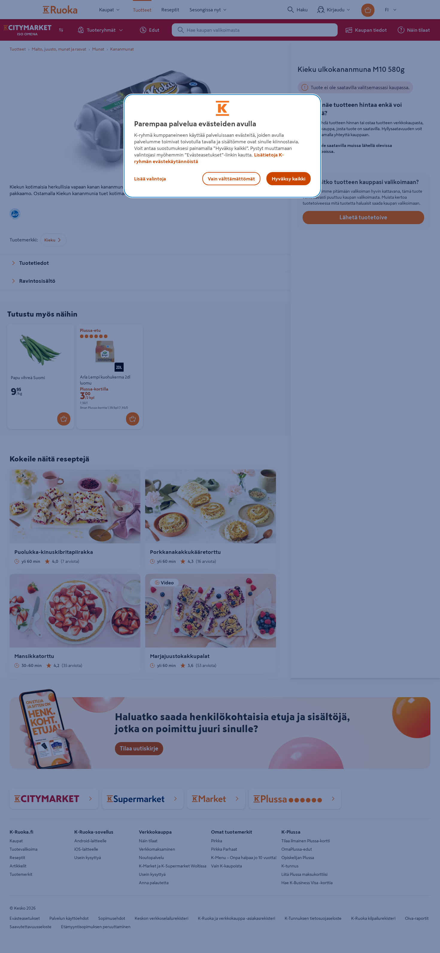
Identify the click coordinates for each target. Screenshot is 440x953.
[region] (222, 146)
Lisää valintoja (150, 178)
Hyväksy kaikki (288, 178)
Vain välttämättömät (231, 178)
